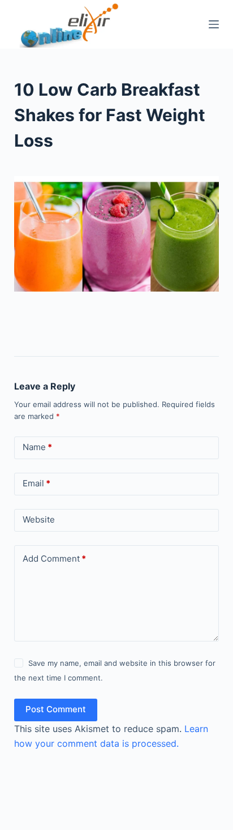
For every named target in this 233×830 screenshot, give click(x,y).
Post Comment (55, 709)
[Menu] (214, 24)
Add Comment (54, 558)
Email (36, 483)
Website (39, 519)
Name (37, 447)
